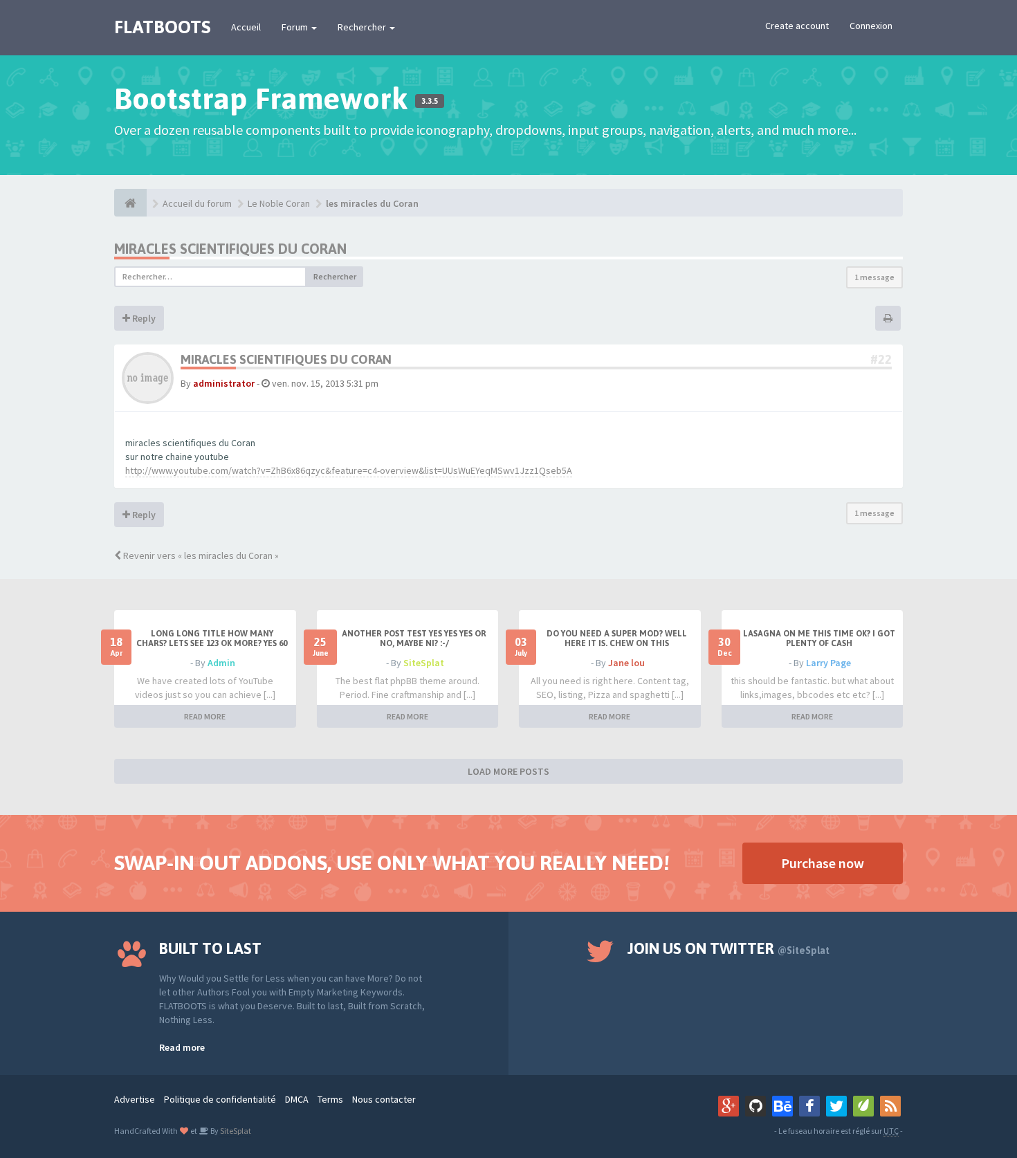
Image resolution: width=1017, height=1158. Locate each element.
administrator (224, 383)
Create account (797, 25)
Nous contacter (384, 1099)
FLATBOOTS (162, 27)
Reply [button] (143, 318)
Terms (330, 1099)
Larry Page (828, 662)
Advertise (134, 1099)
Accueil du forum (197, 203)
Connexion (871, 25)
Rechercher (363, 27)
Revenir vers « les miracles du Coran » (200, 555)
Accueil (246, 27)
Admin (221, 662)
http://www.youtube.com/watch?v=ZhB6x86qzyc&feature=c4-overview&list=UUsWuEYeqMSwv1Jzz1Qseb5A (348, 470)
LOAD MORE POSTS (508, 771)
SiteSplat (423, 662)
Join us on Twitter (728, 948)
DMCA (297, 1099)
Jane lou (626, 662)
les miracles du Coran (372, 203)
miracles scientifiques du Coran (230, 249)
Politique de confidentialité (220, 1099)
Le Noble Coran (279, 203)
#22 (881, 359)
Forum (296, 27)
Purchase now (822, 863)
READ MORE (205, 716)
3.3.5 (429, 101)
